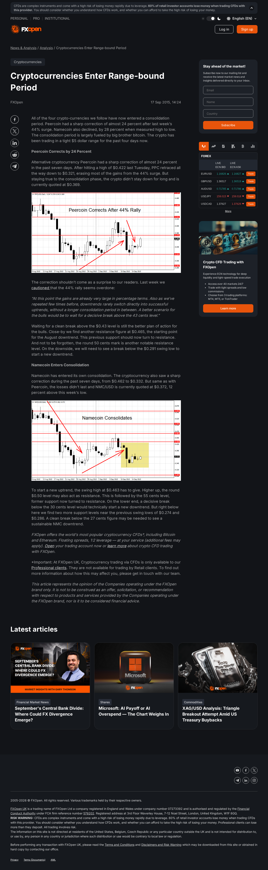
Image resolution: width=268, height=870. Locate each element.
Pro (36, 18)
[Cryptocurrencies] (243, 146)
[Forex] (204, 146)
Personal (19, 18)
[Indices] (253, 146)
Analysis (46, 48)
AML (53, 859)
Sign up (247, 29)
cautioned (40, 288)
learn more (116, 546)
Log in (224, 29)
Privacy (14, 859)
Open (49, 546)
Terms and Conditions (119, 844)
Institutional (57, 18)
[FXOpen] (26, 29)
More (228, 211)
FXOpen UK (18, 808)
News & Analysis (23, 48)
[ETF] (223, 146)
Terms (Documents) (34, 859)
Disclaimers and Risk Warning (161, 844)
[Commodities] (233, 146)
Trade (251, 174)
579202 (88, 813)
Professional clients (49, 568)
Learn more (228, 308)
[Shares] (214, 146)
